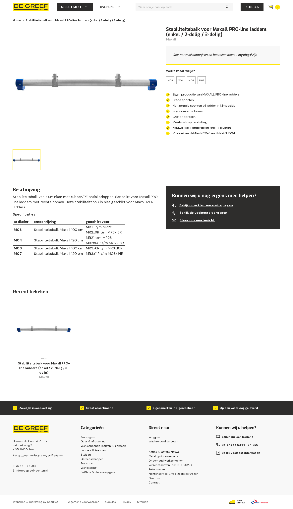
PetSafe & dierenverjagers (98, 472)
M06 (191, 80)
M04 (180, 80)
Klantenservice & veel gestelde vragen (173, 474)
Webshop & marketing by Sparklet (35, 502)
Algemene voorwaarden (83, 502)
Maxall (171, 39)
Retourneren (157, 469)
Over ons (107, 7)
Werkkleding (88, 468)
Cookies (110, 502)
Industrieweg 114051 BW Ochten (24, 447)
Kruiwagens (88, 437)
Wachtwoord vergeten (163, 441)
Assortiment (71, 7)
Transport (87, 463)
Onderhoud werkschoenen (166, 460)
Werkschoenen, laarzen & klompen (103, 446)
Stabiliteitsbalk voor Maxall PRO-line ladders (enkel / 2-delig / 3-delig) (75, 20)
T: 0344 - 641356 (24, 466)
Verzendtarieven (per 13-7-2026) (170, 465)
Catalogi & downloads (163, 456)
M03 (170, 80)
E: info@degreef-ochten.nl (30, 470)
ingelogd (244, 55)
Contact (154, 482)
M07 (201, 80)
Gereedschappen (92, 459)
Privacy (126, 502)
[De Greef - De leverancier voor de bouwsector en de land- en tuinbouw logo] (31, 7)
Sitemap (142, 502)
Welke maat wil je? (180, 71)
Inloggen (252, 7)
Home (17, 20)
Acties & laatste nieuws (164, 452)
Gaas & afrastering (93, 441)
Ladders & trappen (93, 450)
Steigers (86, 454)
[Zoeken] (227, 7)
